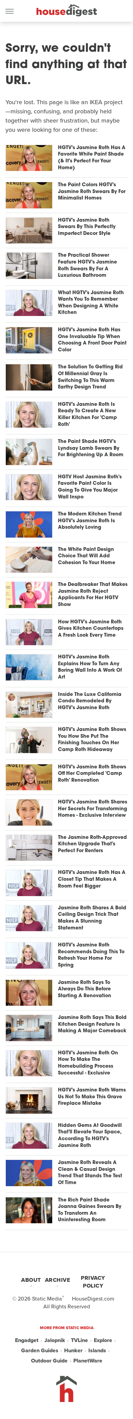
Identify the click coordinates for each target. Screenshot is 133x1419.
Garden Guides (39, 1350)
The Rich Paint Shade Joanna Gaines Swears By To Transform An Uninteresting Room (89, 1210)
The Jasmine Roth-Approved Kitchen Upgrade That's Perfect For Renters (92, 844)
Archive (57, 1280)
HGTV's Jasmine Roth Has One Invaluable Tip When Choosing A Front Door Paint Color (92, 340)
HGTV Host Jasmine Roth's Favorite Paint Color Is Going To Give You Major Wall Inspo (90, 487)
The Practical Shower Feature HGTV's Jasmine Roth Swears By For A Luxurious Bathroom (87, 265)
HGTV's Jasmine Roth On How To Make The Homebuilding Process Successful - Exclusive (88, 1063)
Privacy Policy (93, 1282)
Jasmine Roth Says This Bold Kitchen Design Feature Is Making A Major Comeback (92, 1024)
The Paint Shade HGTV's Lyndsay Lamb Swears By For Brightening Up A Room (90, 448)
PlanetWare (87, 1361)
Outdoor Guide (49, 1361)
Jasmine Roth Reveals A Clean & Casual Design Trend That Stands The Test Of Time (90, 1172)
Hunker (73, 1350)
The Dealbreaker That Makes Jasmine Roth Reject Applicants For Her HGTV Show (93, 594)
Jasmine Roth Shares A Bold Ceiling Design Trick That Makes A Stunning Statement (92, 918)
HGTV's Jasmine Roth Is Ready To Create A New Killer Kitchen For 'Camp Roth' (87, 414)
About (31, 1280)
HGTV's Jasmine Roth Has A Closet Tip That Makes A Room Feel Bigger (91, 879)
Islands (97, 1350)
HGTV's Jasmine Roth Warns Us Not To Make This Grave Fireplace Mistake (92, 1097)
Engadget (27, 1340)
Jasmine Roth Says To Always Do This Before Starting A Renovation (84, 989)
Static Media (47, 1299)
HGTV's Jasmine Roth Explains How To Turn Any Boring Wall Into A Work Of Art (90, 667)
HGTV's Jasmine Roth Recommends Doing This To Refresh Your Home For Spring (91, 955)
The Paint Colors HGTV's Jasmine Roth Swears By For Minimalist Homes (91, 191)
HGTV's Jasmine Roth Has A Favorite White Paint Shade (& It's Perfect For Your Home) (91, 158)
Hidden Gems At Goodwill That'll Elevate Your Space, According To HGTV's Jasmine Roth (90, 1135)
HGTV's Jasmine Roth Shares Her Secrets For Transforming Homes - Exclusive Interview (92, 809)
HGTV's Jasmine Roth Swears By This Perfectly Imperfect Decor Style (87, 227)
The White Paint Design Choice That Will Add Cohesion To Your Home (86, 556)
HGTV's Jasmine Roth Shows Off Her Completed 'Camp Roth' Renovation (92, 774)
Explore (103, 1340)
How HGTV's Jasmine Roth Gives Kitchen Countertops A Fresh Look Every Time (90, 629)
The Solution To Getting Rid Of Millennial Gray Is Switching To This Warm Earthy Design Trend (90, 377)
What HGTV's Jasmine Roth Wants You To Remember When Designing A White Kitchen (91, 303)
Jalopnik (54, 1340)
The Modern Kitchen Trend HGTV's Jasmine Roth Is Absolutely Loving (90, 521)
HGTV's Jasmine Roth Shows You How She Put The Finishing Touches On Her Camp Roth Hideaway (92, 739)
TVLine (79, 1340)
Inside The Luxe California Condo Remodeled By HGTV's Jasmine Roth (89, 701)
